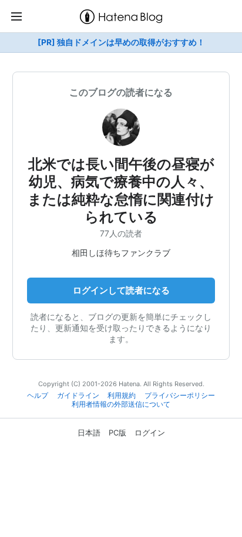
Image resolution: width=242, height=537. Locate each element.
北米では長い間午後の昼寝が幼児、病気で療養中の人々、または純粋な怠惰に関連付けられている (121, 190)
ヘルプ (37, 395)
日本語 (89, 432)
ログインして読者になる (121, 290)
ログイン (150, 432)
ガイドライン (78, 395)
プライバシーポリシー (179, 395)
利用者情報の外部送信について (121, 404)
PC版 (117, 432)
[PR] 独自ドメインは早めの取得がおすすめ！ (121, 42)
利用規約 (121, 395)
